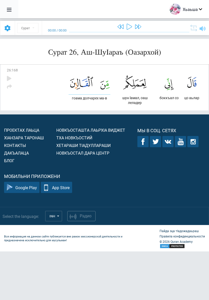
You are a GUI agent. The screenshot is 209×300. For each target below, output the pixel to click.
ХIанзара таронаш (24, 137)
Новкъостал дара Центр (82, 153)
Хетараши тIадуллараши (83, 145)
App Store (61, 187)
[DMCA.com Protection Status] (182, 246)
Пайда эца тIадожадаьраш (179, 231)
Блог (9, 160)
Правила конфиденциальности (182, 236)
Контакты (15, 145)
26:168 (12, 70)
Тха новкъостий (74, 137)
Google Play (26, 187)
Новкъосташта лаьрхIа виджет (90, 130)
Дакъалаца (16, 153)
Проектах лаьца (21, 130)
